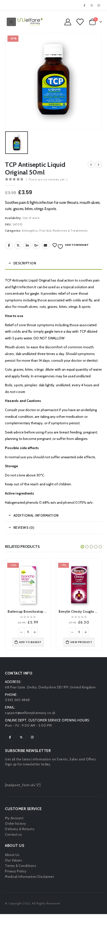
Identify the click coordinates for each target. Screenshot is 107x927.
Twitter (18, 245)
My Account (14, 818)
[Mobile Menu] (11, 22)
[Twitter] (92, 5)
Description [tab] (24, 263)
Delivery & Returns (19, 829)
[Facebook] (84, 5)
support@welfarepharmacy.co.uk (30, 713)
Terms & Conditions (20, 866)
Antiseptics (30, 230)
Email (46, 245)
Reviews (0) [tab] (23, 528)
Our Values (13, 860)
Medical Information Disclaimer (29, 877)
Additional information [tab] (36, 515)
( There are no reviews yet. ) (47, 179)
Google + (36, 245)
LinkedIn (27, 245)
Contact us (13, 834)
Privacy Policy (15, 871)
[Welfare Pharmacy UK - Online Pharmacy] (30, 22)
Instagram (32, 737)
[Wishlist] (80, 22)
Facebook (9, 245)
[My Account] (68, 22)
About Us (12, 855)
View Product (81, 642)
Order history (15, 823)
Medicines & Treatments (70, 230)
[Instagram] (99, 5)
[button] (82, 547)
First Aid (45, 230)
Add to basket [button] (30, 642)
